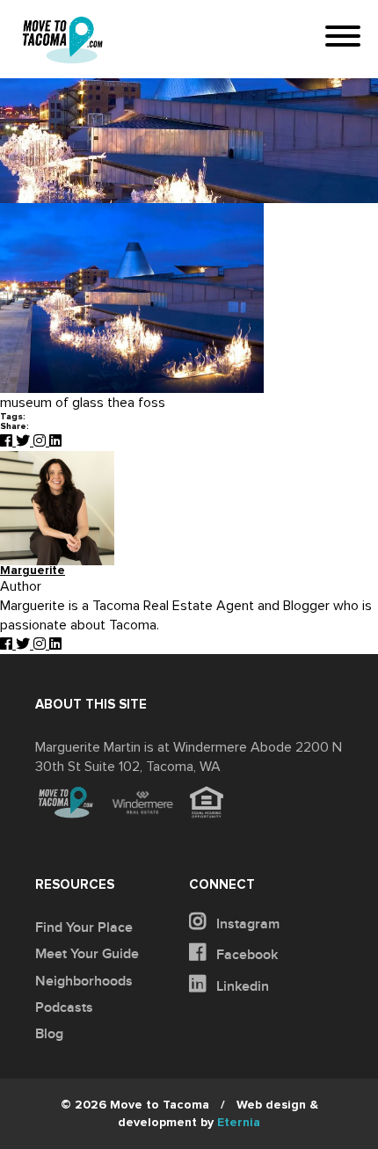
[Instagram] (41, 441)
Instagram (246, 924)
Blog (49, 1034)
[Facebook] (8, 441)
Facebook (245, 955)
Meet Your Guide (87, 954)
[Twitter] (24, 441)
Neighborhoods (84, 981)
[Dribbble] (55, 441)
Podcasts (64, 1007)
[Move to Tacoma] (62, 40)
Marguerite (32, 571)
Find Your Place (84, 927)
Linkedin (241, 986)
